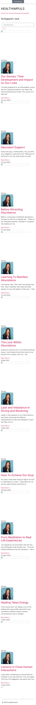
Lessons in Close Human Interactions (16, 668)
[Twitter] (9, 693)
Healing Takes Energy (14, 602)
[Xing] (14, 693)
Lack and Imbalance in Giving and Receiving (15, 409)
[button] (18, 3)
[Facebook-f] (4, 693)
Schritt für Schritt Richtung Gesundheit (15, 13)
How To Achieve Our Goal (17, 475)
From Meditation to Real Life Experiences (16, 539)
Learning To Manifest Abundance (14, 278)
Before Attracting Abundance (12, 211)
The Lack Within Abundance (11, 344)
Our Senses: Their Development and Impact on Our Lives (17, 79)
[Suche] (3, 28)
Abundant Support (13, 147)
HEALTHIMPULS (13, 9)
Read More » (5, 98)
